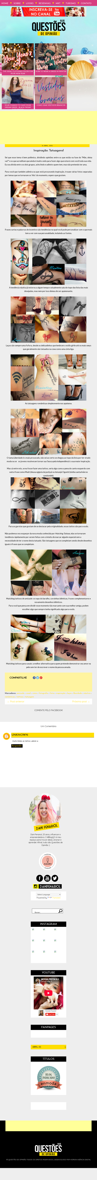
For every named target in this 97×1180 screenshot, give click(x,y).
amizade (20, 693)
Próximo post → (81, 701)
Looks (29, 3)
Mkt (58, 3)
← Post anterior (15, 701)
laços (69, 693)
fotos (52, 693)
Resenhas (45, 3)
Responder (17, 746)
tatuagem (29, 697)
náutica (87, 693)
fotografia (43, 693)
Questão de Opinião (17, 1160)
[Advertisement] (48, 127)
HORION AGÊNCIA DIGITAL (80, 1160)
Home (4, 3)
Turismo (71, 3)
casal (28, 693)
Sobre (17, 3)
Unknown (20, 735)
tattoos (20, 697)
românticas (10, 697)
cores (34, 693)
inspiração (60, 693)
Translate (56, 898)
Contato (86, 3)
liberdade (77, 693)
